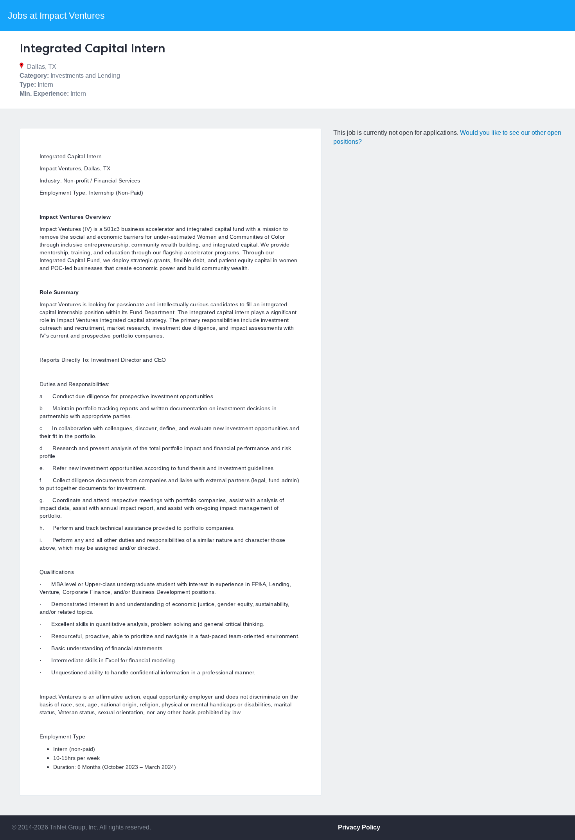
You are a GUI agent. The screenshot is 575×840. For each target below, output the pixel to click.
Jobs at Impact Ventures (56, 16)
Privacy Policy (359, 827)
